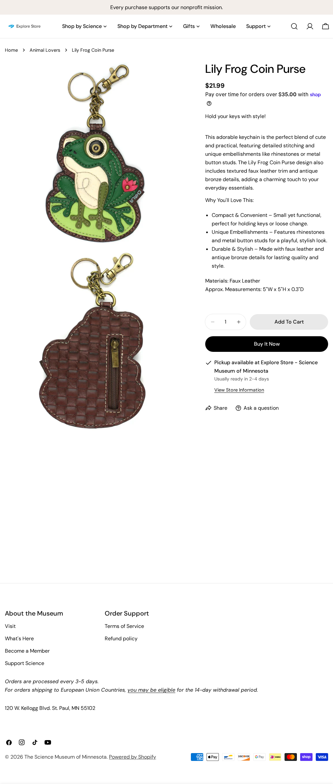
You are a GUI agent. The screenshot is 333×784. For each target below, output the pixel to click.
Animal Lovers (45, 50)
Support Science (24, 663)
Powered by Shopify (132, 756)
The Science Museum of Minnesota (65, 756)
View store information (239, 390)
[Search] (294, 26)
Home (11, 50)
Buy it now (267, 343)
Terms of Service (124, 626)
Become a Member (27, 650)
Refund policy (121, 638)
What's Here (19, 638)
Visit (10, 626)
